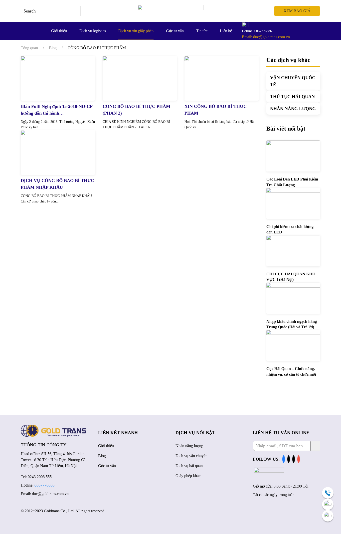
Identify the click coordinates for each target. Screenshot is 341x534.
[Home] (53, 430)
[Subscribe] (315, 446)
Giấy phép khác (187, 476)
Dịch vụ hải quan (189, 466)
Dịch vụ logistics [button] (92, 31)
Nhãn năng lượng (189, 446)
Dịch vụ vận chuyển (191, 456)
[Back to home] (170, 11)
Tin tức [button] (201, 31)
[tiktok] (288, 459)
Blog (102, 456)
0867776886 (44, 485)
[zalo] (328, 504)
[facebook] (283, 459)
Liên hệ (226, 31)
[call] (328, 493)
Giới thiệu (59, 31)
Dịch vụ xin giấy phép (136, 31)
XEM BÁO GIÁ (297, 11)
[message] (328, 516)
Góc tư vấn (175, 31)
